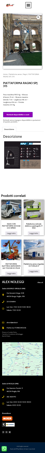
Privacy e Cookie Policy (9, 332)
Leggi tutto (11, 233)
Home (5, 74)
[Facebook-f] (3, 432)
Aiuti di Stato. (6, 336)
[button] (28, 5)
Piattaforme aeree (15, 74)
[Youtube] (10, 432)
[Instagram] (6, 432)
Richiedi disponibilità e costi (18, 115)
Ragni (25, 74)
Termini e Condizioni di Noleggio (12, 334)
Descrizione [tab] (9, 129)
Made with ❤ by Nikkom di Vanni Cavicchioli (22, 449)
